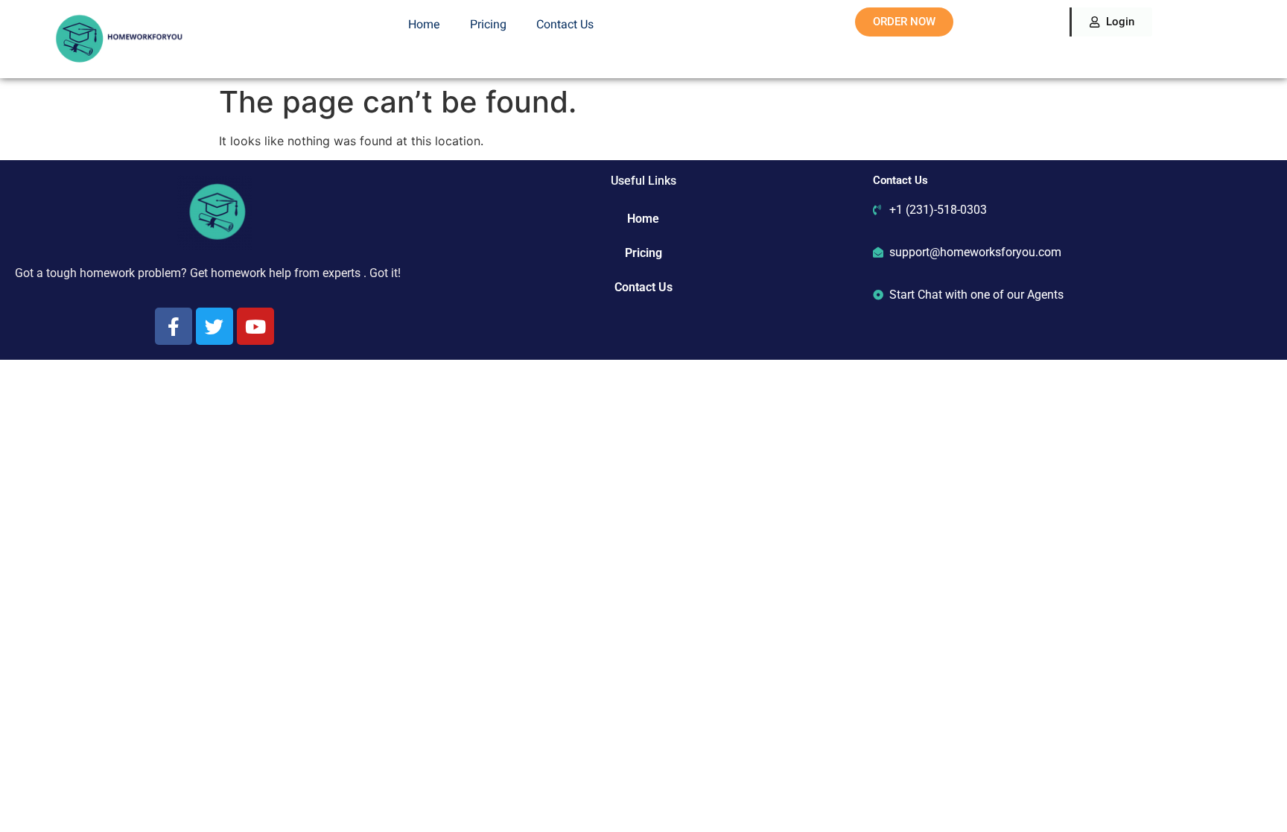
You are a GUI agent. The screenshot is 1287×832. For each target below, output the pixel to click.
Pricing (488, 25)
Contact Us (565, 25)
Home (424, 25)
